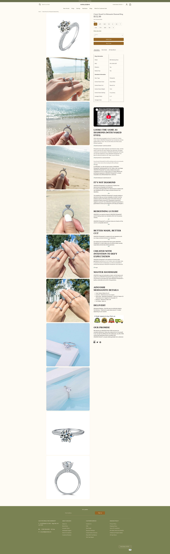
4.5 (95, 24)
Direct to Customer (66, 532)
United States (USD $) (117, 4)
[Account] (126, 4)
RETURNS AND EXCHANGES (117, 530)
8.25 (105, 27)
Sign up (100, 513)
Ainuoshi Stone (66, 528)
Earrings (78, 8)
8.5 (109, 27)
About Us (64, 523)
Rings (73, 8)
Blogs (91, 8)
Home (40, 11)
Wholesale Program (66, 530)
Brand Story (65, 526)
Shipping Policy (113, 526)
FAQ (87, 526)
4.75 (100, 24)
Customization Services (91, 532)
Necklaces (84, 8)
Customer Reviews (66, 535)
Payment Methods (90, 530)
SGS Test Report (90, 537)
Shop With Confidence (91, 535)
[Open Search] (40, 4)
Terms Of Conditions (115, 528)
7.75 (100, 27)
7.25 (96, 27)
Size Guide (104, 50)
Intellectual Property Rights (116, 532)
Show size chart (97, 31)
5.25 (105, 24)
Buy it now (108, 43)
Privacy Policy (113, 523)
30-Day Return (112, 50)
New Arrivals (66, 8)
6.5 (116, 24)
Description (96, 50)
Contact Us (88, 523)
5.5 (109, 24)
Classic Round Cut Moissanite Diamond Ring (50, 11)
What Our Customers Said (100, 8)
